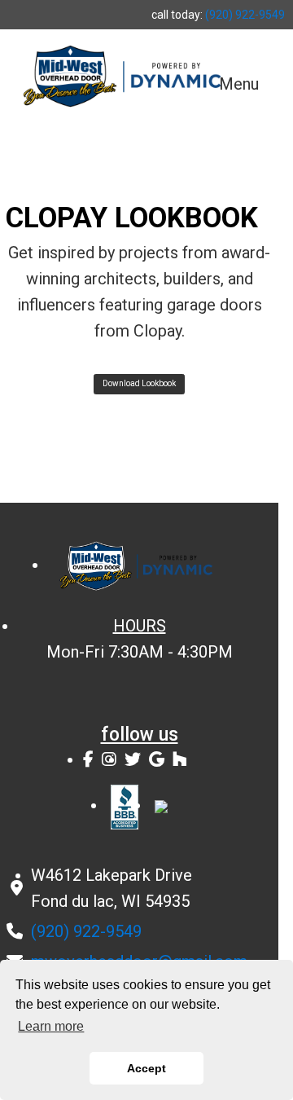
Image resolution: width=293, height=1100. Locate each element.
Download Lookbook (139, 383)
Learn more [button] (51, 1026)
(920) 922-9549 (245, 14)
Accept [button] (146, 1068)
